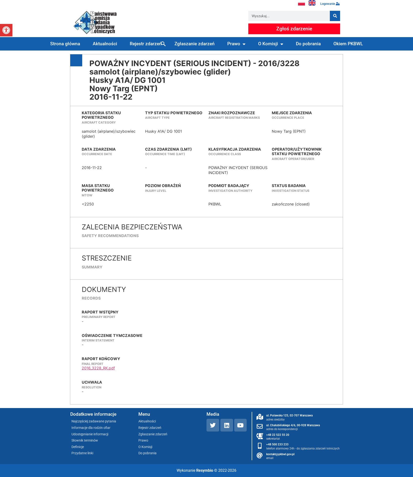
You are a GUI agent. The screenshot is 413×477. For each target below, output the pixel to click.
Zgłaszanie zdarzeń (194, 43)
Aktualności (105, 43)
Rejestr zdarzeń (146, 43)
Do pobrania (308, 43)
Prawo (233, 43)
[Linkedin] (226, 425)
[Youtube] (240, 425)
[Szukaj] (335, 16)
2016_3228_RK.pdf (98, 368)
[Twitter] (212, 425)
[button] (6, 30)
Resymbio (204, 470)
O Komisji (268, 43)
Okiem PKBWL (348, 43)
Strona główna (65, 43)
